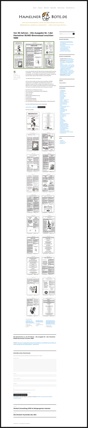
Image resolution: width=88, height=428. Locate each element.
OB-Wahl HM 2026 (63, 115)
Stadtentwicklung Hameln (64, 124)
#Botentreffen (53, 7)
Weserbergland (62, 129)
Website (15, 383)
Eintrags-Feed (62, 141)
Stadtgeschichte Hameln (64, 125)
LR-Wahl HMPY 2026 (63, 109)
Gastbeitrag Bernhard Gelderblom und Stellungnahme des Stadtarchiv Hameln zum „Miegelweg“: (66, 42)
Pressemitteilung (63, 121)
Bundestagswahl (62, 96)
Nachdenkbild (62, 111)
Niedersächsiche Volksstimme (65, 113)
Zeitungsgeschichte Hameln (64, 130)
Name (14, 373)
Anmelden (61, 140)
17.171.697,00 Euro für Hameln (65, 46)
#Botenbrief (46, 7)
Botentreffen (62, 94)
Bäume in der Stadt (63, 93)
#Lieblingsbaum (62, 90)
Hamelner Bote (15, 423)
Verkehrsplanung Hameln (64, 128)
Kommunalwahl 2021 (63, 103)
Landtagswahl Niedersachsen (65, 106)
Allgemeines (62, 92)
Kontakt (34, 7)
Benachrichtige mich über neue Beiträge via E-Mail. (22, 392)
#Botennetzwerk (61, 7)
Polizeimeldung (62, 120)
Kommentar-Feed (63, 142)
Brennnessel (15, 79)
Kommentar (16, 358)
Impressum (40, 7)
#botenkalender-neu (70, 7)
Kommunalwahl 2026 (63, 104)
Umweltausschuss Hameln (64, 126)
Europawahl (62, 97)
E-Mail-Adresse (17, 378)
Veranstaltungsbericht (63, 127)
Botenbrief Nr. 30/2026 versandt (65, 51)
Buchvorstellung (62, 95)
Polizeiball (61, 119)
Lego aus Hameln (63, 107)
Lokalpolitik (62, 108)
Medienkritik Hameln (63, 110)
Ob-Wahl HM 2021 (63, 114)
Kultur (61, 105)
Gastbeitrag (62, 98)
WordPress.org (62, 143)
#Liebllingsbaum (63, 91)
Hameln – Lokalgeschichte (64, 99)
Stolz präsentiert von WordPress (24, 423)
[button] (33, 121)
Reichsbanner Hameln (63, 123)
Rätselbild (61, 122)
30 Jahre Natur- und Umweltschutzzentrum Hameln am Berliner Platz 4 (30, 321)
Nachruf (61, 112)
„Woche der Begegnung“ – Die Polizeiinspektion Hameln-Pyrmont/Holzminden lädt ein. (65, 49)
